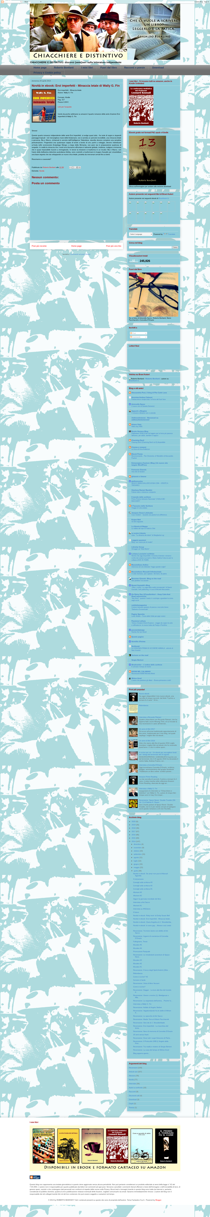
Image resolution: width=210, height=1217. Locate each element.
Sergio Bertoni (137, 660)
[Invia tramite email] (70, 167)
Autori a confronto (136, 1088)
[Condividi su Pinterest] (79, 167)
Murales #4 (137, 948)
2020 (134, 821)
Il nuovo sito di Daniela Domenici (143, 406)
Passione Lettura (138, 621)
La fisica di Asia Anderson (140, 449)
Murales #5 (137, 945)
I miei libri (87, 67)
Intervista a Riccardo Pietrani (150, 717)
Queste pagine (137, 637)
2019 (134, 825)
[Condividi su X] (75, 167)
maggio (137, 867)
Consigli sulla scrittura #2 (142, 886)
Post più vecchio (113, 246)
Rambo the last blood (138, 632)
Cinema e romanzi (138, 447)
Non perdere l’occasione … (140, 580)
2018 (134, 828)
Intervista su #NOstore (141, 909)
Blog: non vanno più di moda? (141, 542)
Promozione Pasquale (141, 951)
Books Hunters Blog (139, 431)
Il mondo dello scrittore (141, 497)
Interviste (132, 1084)
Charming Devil (137, 440)
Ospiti (131, 1103)
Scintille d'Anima (138, 641)
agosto (136, 857)
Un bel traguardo (137, 522)
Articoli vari (133, 1072)
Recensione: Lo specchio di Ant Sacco (147, 1016)
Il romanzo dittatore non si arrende (143, 413)
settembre (138, 854)
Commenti (136, 337)
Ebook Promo (137, 454)
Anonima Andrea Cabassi (141, 397)
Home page (40, 67)
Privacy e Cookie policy (47, 72)
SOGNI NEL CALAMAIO (141, 671)
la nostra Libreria (138, 533)
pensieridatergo (138, 630)
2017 (134, 831)
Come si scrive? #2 (140, 977)
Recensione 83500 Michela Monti (143, 673)
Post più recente (39, 246)
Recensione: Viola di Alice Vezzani (146, 983)
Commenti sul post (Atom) (80, 254)
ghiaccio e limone (138, 476)
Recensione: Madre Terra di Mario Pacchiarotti (151, 1019)
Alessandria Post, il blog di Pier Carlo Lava (149, 393)
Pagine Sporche (138, 614)
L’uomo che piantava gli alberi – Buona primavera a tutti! (151, 680)
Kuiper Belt (136, 520)
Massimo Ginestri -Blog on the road (146, 579)
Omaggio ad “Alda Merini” (140, 549)
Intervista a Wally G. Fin (148, 789)
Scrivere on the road (139, 655)
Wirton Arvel (136, 678)
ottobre (137, 851)
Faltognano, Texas (140, 941)
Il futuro (136, 912)
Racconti (132, 1092)
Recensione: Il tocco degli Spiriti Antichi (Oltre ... (151, 970)
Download (158, 67)
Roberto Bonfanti (64, 67)
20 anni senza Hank (141, 1035)
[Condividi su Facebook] (77, 167)
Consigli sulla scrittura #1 (142, 889)
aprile (136, 871)
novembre (138, 848)
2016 (134, 835)
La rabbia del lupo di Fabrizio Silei (143, 528)
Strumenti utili (134, 1096)
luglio (136, 861)
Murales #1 (137, 967)
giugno (136, 864)
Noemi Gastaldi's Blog (140, 585)
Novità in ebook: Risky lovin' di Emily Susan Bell (151, 915)
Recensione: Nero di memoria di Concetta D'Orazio (153, 1031)
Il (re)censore (138, 879)
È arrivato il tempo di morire (141, 667)
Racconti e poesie (134, 67)
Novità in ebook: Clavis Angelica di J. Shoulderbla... (152, 922)
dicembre (137, 844)
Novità (41, 171)
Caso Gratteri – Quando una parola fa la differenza (149, 515)
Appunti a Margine (139, 411)
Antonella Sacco (138, 404)
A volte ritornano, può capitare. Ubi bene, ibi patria (149, 574)
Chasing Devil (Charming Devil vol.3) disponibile (148, 442)
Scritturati (135, 646)
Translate (171, 234)
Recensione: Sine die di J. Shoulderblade (149, 1023)
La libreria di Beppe (139, 526)
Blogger (158, 1200)
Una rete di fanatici (138, 472)
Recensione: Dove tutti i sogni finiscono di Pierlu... (152, 1038)
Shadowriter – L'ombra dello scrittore (146, 665)
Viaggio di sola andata (139, 508)
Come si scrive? (139, 987)
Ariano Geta (136, 424)
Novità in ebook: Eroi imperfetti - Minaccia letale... (152, 919)
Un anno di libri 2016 (147, 741)
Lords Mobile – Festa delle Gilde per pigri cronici (148, 616)
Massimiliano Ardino (139, 565)
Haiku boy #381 (136, 426)
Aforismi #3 (137, 892)
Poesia (131, 1107)
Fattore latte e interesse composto (143, 492)
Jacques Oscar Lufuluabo (142, 513)
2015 (134, 838)
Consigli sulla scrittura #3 (142, 882)
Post (134, 333)
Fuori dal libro (108, 67)
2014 (134, 841)
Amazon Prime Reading (148, 777)
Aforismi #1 (137, 906)
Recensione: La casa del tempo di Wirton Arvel (151, 1050)
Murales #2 (137, 963)
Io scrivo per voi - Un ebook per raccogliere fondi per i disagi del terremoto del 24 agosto (157, 753)
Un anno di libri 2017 (147, 729)
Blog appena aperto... (141, 1053)
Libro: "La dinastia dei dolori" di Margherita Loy (147, 535)
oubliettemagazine (139, 605)
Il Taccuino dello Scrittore (142, 506)
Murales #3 (137, 960)
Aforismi (132, 1076)
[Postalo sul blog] (72, 167)
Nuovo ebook (144, 694)
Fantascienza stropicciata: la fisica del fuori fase (148, 399)
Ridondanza (143, 705)
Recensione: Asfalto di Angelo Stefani (147, 1007)
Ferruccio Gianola (138, 470)
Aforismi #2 (137, 896)
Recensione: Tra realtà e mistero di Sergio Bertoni (152, 1047)
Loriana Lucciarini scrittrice (142, 554)
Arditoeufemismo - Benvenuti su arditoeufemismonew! (144, 419)
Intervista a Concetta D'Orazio (150, 765)
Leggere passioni (138, 540)
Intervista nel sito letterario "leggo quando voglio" (148, 567)
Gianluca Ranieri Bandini (141, 490)
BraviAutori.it (163, 198)
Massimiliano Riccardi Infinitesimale (146, 572)
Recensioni (133, 1068)
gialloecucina (137, 481)
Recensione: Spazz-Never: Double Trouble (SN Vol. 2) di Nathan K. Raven (157, 801)
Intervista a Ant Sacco (141, 902)
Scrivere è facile (139, 980)
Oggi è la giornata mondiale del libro (147, 899)
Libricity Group (137, 547)
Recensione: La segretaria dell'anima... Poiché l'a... (153, 1001)
